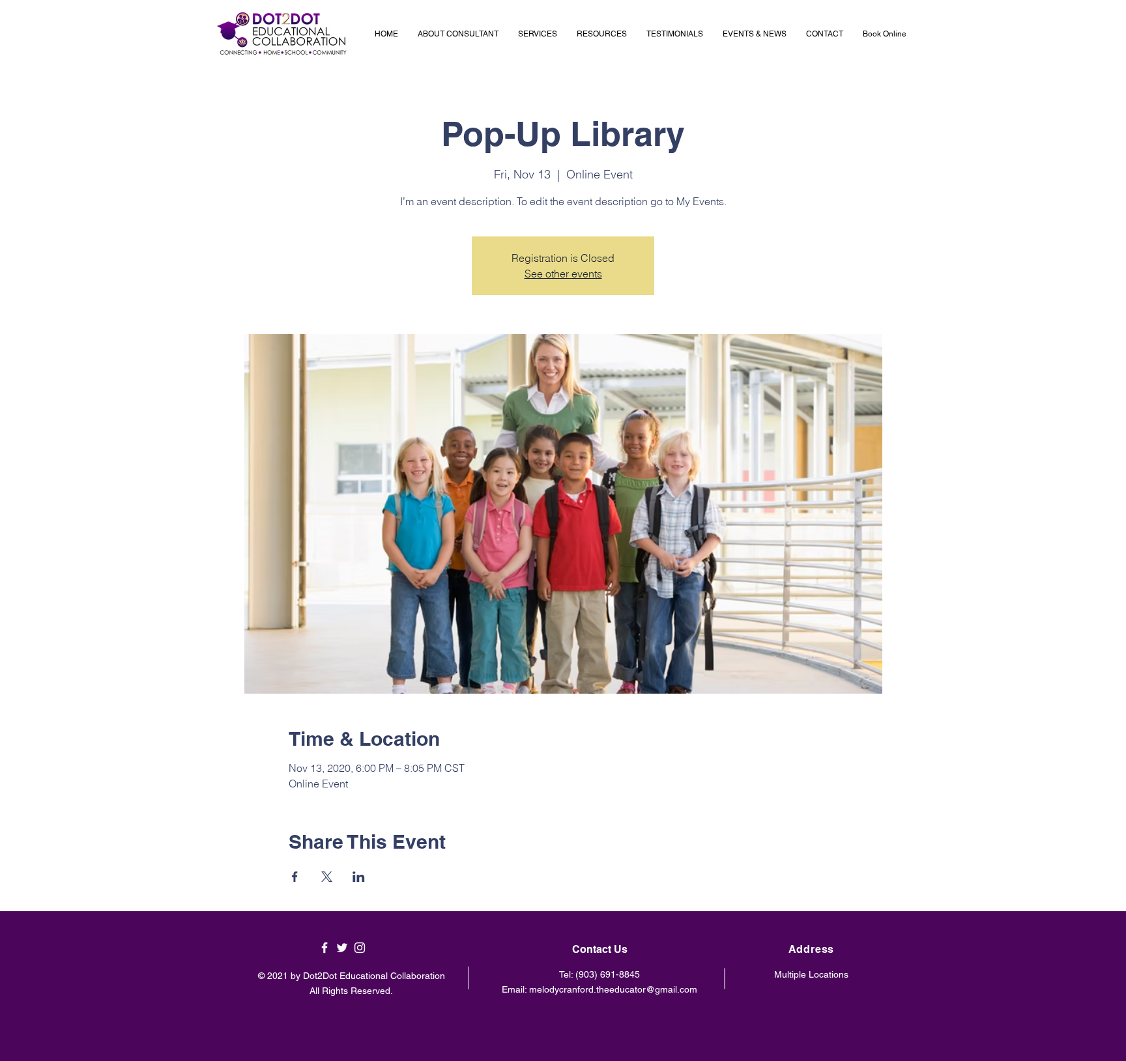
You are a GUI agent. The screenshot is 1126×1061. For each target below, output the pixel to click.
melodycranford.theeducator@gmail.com (613, 989)
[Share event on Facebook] (295, 876)
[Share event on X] (327, 876)
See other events (563, 273)
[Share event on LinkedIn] (359, 876)
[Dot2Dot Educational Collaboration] (324, 948)
